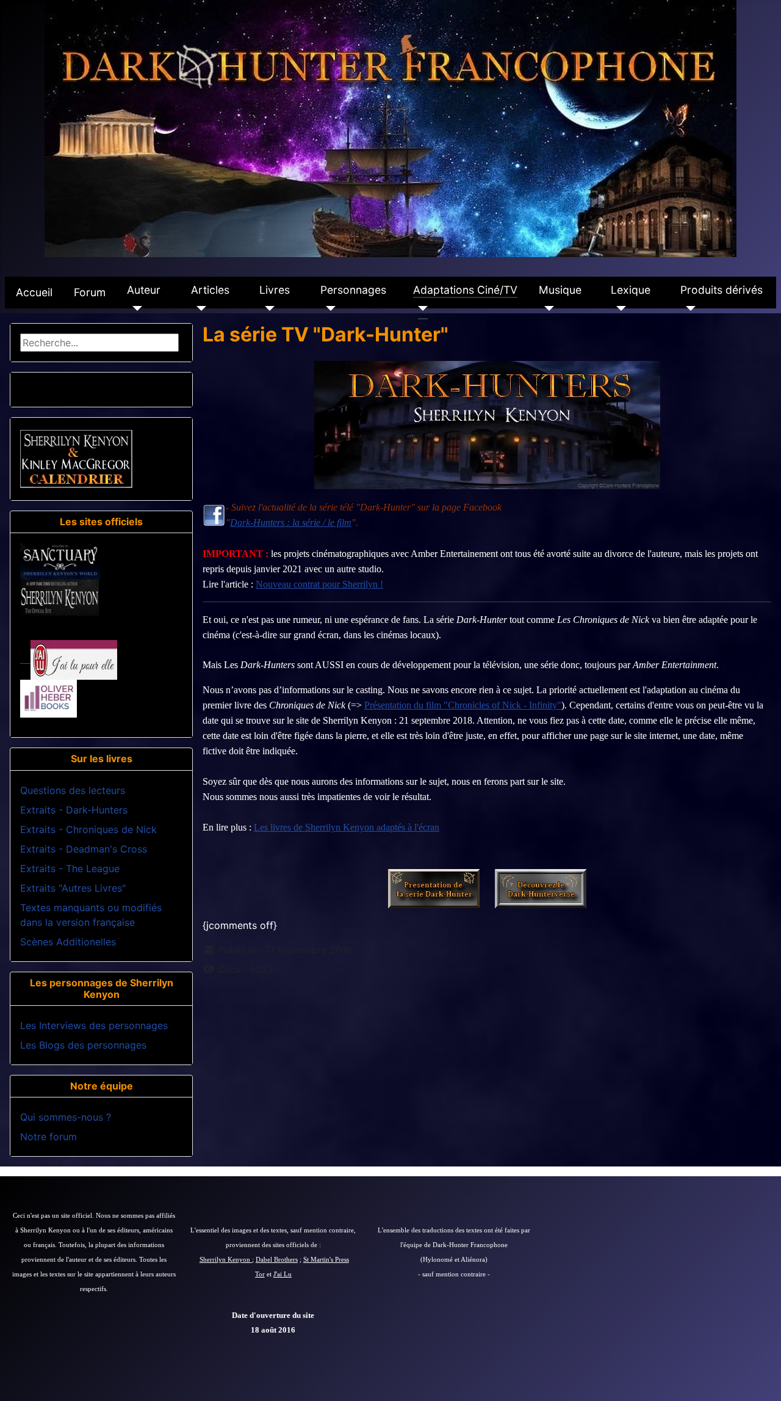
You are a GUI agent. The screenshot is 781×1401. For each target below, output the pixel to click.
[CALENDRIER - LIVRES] (76, 458)
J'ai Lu (282, 1274)
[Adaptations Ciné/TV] (420, 308)
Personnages (353, 289)
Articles (210, 289)
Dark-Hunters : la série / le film (290, 522)
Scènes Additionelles (68, 942)
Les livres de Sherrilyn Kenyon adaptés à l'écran (346, 827)
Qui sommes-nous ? (65, 1117)
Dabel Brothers (277, 1259)
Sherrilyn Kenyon (226, 1259)
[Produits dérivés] (688, 308)
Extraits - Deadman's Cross (83, 849)
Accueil (34, 292)
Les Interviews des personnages (94, 1025)
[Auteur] (134, 308)
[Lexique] (618, 308)
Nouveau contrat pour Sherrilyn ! (319, 584)
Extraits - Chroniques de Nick (88, 829)
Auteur (143, 289)
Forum (90, 292)
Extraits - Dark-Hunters (74, 810)
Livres (274, 289)
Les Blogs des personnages (83, 1045)
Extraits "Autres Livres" (73, 888)
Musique (560, 289)
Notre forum (48, 1136)
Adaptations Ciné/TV (465, 289)
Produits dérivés (721, 289)
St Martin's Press (326, 1259)
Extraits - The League (70, 868)
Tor (260, 1274)
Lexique (630, 289)
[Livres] (267, 308)
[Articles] (198, 308)
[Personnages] (328, 308)
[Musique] (546, 308)
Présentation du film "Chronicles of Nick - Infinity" (462, 705)
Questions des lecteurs (72, 790)
